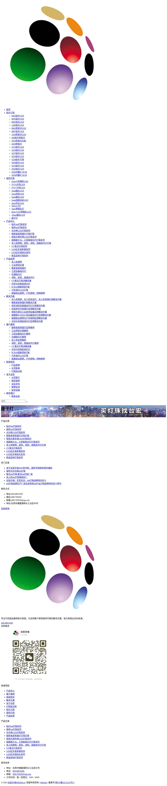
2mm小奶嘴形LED (19, 181)
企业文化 (15, 384)
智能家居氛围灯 (18, 268)
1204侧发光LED (18, 134)
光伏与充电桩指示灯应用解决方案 (27, 321)
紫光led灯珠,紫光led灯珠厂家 (19, 474)
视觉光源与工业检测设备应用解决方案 (29, 312)
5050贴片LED (17, 169)
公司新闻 (15, 368)
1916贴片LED (17, 150)
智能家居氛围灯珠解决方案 (24, 302)
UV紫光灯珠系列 (19, 246)
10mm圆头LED (18, 215)
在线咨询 (5, 508)
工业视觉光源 (17, 265)
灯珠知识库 (16, 371)
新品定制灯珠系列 (19, 256)
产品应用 (10, 259)
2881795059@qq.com (22, 774)
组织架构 (15, 381)
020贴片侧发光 (18, 138)
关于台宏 (10, 374)
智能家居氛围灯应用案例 (22, 327)
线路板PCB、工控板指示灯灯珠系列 (28, 240)
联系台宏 (15, 396)
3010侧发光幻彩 (18, 141)
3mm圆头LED (17, 191)
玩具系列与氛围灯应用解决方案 (26, 309)
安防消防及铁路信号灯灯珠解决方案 (28, 306)
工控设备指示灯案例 (20, 334)
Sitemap (43, 782)
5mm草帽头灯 (17, 209)
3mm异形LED (17, 194)
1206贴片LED (17, 125)
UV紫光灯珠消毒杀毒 (21, 281)
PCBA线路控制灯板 (20, 287)
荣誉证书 (15, 387)
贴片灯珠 (10, 113)
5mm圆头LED (17, 197)
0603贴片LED (17, 119)
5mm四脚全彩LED (19, 200)
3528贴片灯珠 (17, 159)
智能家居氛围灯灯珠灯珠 (22, 234)
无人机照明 (16, 262)
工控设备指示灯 (18, 271)
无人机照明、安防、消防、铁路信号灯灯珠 (31, 243)
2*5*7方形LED (18, 188)
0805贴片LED (17, 122)
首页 (8, 109)
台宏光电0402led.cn (16, 782)
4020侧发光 (16, 144)
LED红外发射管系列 (20, 249)
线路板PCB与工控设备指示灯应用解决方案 (31, 315)
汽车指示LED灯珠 (19, 290)
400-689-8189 (7, 623)
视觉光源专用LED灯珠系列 (24, 237)
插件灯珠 (10, 178)
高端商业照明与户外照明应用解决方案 (29, 318)
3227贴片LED (17, 153)
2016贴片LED (17, 156)
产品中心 (10, 221)
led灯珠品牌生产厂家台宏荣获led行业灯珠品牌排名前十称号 (33, 483)
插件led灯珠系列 (18, 227)
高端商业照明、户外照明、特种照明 (28, 293)
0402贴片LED (17, 116)
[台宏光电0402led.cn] (53, 104)
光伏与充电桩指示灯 (20, 284)
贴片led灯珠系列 (18, 224)
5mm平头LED (17, 203)
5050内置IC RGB (19, 175)
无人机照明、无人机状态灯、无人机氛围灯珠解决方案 (36, 299)
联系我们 (10, 393)
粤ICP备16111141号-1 (64, 782)
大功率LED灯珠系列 (20, 231)
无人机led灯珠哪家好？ (17, 477)
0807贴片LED (17, 131)
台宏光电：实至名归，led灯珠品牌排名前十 (26, 480)
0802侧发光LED (18, 128)
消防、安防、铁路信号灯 (22, 277)
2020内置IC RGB (19, 172)
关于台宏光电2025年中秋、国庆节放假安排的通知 (29, 468)
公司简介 (15, 377)
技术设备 (15, 390)
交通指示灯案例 (18, 337)
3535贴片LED (17, 166)
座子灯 (14, 218)
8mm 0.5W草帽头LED (21, 212)
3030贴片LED (17, 163)
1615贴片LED (17, 147)
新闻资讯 (10, 362)
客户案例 (10, 324)
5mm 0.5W (16, 206)
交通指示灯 (16, 274)
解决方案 (10, 296)
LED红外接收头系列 (20, 252)
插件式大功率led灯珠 (15, 471)
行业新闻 (15, 365)
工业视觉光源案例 (19, 331)
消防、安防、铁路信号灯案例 (25, 343)
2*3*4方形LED (18, 184)
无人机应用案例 (18, 340)
